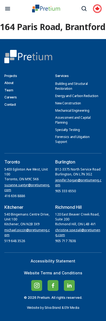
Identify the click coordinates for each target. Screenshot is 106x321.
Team (8, 90)
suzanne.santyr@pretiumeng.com (27, 187)
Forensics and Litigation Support (72, 139)
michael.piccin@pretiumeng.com (27, 232)
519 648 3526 (15, 241)
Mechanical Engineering (72, 111)
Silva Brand (53, 308)
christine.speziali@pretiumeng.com (77, 232)
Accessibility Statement (53, 261)
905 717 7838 (65, 241)
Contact (10, 104)
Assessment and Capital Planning (73, 120)
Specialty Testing (67, 130)
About (9, 83)
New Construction (68, 103)
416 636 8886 (14, 196)
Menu (7, 8)
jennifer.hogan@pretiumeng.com (78, 183)
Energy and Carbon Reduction (76, 96)
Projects (10, 76)
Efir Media (71, 308)
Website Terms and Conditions (53, 273)
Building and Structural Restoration (71, 86)
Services (61, 76)
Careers (10, 97)
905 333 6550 (65, 191)
